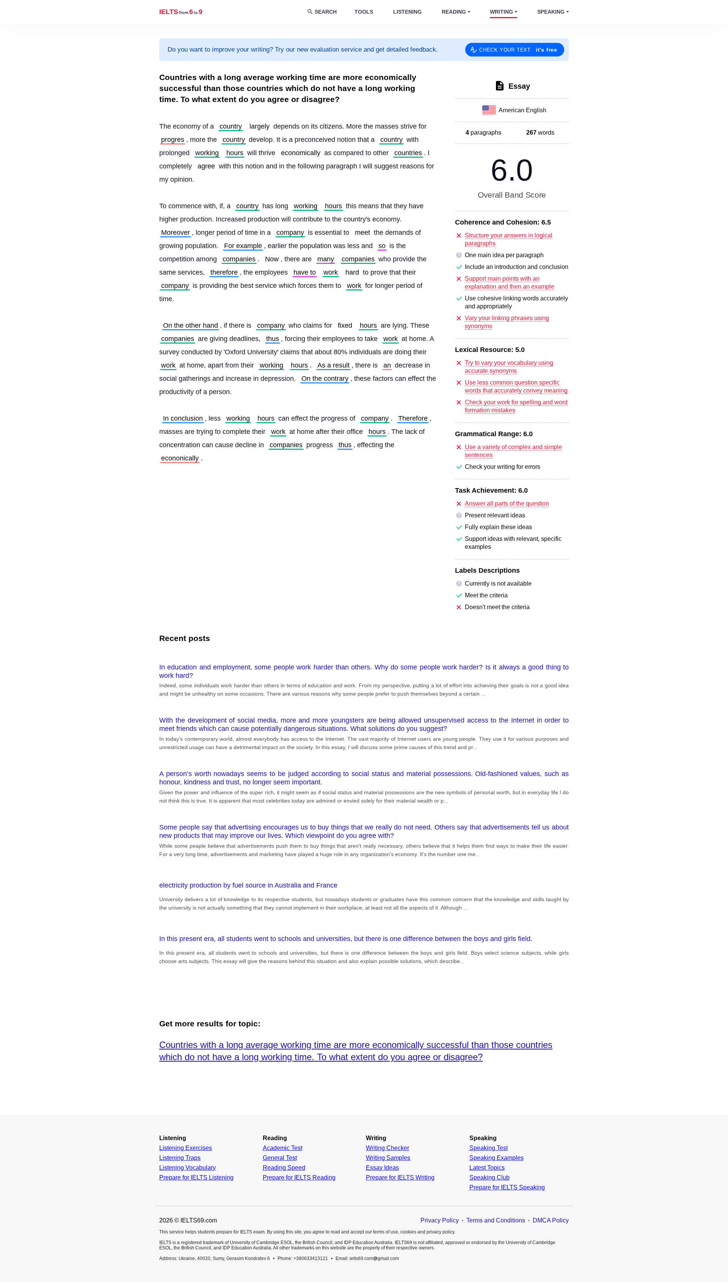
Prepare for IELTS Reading (299, 1178)
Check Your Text (518, 50)
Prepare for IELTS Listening (196, 1178)
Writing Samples (388, 1158)
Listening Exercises (185, 1148)
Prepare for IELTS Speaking (507, 1188)
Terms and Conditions (495, 1220)
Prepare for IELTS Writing (400, 1178)
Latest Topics (487, 1168)
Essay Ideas (382, 1168)
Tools (364, 12)
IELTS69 (180, 12)
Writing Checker (387, 1148)
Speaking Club (489, 1178)
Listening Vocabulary (187, 1168)
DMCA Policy (551, 1220)
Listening (407, 12)
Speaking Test (488, 1148)
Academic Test (282, 1148)
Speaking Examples (496, 1158)
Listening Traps (180, 1158)
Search (326, 12)
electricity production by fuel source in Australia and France (248, 885)
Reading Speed (284, 1168)
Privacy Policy (439, 1220)
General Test (280, 1158)
